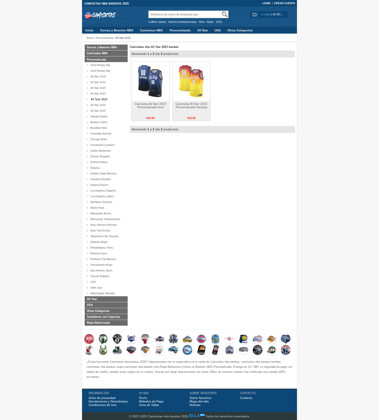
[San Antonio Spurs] (243, 350)
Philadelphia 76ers (101, 247)
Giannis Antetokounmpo (182, 21)
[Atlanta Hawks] (89, 339)
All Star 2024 (97, 105)
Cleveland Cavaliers (102, 145)
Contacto (246, 398)
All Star (202, 30)
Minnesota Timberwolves (104, 219)
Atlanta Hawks (98, 116)
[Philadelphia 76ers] (187, 350)
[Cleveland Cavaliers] (159, 339)
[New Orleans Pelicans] (131, 350)
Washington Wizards (102, 293)
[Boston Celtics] (103, 339)
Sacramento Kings (100, 264)
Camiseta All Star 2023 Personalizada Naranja (191, 105)
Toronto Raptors (99, 276)
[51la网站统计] (197, 416)
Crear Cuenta (284, 3)
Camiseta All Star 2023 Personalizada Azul (150, 105)
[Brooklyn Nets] (117, 339)
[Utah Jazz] (272, 350)
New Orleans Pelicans (103, 224)
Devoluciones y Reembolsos (108, 401)
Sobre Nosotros (200, 398)
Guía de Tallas (149, 405)
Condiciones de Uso (102, 405)
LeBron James (157, 21)
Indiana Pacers (98, 185)
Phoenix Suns (98, 253)
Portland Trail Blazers (102, 259)
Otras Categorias (240, 30)
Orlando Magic (98, 242)
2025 (219, 21)
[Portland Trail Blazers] (215, 350)
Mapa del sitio (199, 401)
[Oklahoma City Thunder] (159, 350)
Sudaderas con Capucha (103, 316)
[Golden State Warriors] (215, 339)
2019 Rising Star (99, 65)
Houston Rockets (100, 179)
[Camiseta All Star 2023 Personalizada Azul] (150, 81)
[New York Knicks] (145, 350)
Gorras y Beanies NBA (116, 30)
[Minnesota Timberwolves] (117, 350)
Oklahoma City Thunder (104, 236)
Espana (94, 167)
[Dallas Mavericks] (173, 339)
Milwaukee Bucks (100, 213)
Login (266, 3)
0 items (266, 14)
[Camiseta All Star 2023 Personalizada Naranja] (191, 81)
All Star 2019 (97, 82)
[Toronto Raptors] (258, 350)
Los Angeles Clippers (102, 190)
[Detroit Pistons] (201, 339)
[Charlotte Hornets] (131, 339)
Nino (202, 21)
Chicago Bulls (98, 139)
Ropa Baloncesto (98, 322)
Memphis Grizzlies (100, 202)
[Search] (224, 14)
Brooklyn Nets (98, 127)
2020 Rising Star (99, 70)
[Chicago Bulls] (145, 339)
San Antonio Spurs (101, 270)
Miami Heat (96, 207)
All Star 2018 (97, 76)
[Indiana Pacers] (243, 339)
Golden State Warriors (103, 173)
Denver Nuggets (99, 156)
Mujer (210, 21)
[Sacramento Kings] (229, 350)
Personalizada (180, 30)
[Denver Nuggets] (187, 339)
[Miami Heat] (89, 350)
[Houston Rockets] (229, 339)
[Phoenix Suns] (201, 350)
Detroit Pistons (98, 162)
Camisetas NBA (151, 30)
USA (218, 30)
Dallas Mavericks (100, 150)
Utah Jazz (95, 287)
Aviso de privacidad (102, 398)
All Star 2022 (97, 93)
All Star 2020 (97, 88)
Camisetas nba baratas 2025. (168, 416)
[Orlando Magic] (173, 350)
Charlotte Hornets (100, 133)
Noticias (195, 405)
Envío (143, 398)
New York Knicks (99, 230)
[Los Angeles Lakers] (272, 339)
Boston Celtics (98, 122)
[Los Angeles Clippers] (258, 339)
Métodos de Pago (151, 401)
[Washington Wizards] (286, 350)
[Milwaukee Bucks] (103, 350)
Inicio (89, 30)
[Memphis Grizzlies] (286, 339)
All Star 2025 (97, 110)
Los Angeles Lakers (101, 196)
